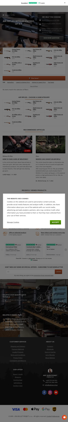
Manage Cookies (13, 222)
